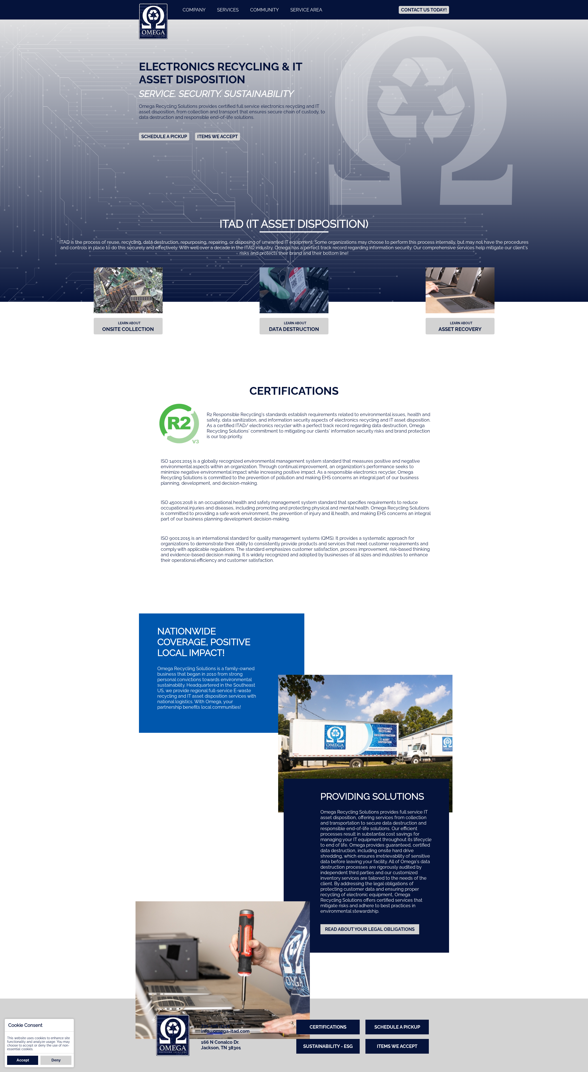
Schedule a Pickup (397, 1027)
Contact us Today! (424, 10)
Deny (56, 1060)
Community (264, 10)
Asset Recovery (460, 326)
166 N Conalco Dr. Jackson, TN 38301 (221, 1044)
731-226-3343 (215, 1025)
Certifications (328, 1027)
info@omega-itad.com (225, 1031)
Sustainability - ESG (328, 1046)
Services (228, 10)
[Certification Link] (179, 425)
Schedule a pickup (164, 136)
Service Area (306, 10)
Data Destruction (294, 326)
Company (194, 10)
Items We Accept (217, 136)
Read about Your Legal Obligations (370, 929)
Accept (23, 1060)
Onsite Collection (128, 326)
